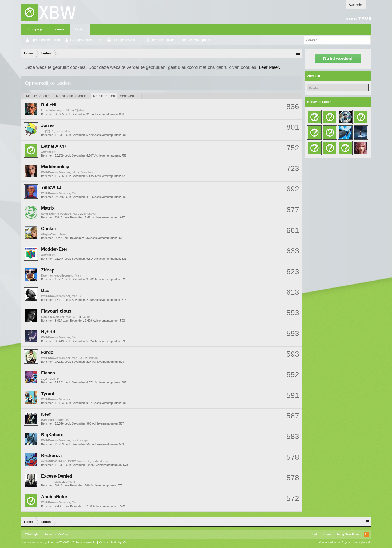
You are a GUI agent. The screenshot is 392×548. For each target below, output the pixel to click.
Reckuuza (51, 455)
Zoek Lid (313, 76)
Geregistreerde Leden (86, 40)
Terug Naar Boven (348, 534)
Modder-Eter (54, 249)
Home (327, 534)
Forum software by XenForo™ (59, 542)
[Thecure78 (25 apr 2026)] (361, 117)
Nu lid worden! (338, 58)
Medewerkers (129, 96)
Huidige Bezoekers (126, 40)
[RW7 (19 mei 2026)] (345, 117)
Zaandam (86, 172)
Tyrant (47, 393)
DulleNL (49, 104)
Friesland (65, 131)
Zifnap (47, 270)
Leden (79, 29)
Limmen (92, 357)
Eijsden (79, 110)
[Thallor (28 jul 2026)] (314, 117)
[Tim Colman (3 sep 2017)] (361, 132)
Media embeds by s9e (113, 542)
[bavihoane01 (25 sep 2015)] (345, 148)
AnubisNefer (54, 496)
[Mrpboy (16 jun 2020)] (330, 132)
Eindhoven (90, 213)
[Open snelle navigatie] (298, 53)
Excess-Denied (56, 476)
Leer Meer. (269, 67)
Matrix (47, 208)
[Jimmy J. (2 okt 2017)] (345, 132)
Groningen (82, 440)
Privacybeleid (361, 542)
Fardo (47, 352)
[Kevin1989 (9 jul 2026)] (330, 117)
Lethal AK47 (53, 146)
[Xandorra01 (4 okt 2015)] (330, 148)
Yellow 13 (51, 187)
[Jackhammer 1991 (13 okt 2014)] (361, 148)
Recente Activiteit (163, 40)
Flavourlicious (56, 311)
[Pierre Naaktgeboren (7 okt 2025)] (314, 132)
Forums (58, 29)
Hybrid (48, 331)
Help (315, 534)
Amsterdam (102, 461)
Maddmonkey (55, 166)
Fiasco (48, 372)
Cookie (48, 228)
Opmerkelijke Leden (45, 40)
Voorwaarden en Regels (334, 542)
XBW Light (31, 534)
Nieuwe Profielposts (195, 40)
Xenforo (63, 534)
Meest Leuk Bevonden (72, 96)
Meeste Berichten (38, 96)
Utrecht (70, 481)
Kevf (46, 414)
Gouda (86, 316)
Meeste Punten (104, 96)
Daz (45, 290)
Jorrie (47, 125)
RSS (366, 534)
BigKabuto (52, 434)
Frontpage (35, 29)
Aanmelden (356, 4)
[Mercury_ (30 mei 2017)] (314, 148)
